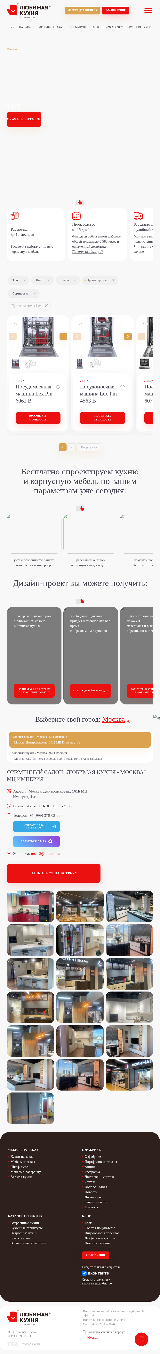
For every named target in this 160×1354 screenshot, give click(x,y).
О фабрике (93, 1157)
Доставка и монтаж (99, 1177)
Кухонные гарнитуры (27, 1228)
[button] (63, 336)
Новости (91, 1192)
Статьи (90, 1182)
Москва (113, 719)
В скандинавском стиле (28, 1243)
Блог (88, 1223)
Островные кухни (24, 1233)
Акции (90, 1167)
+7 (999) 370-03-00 (44, 815)
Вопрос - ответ (96, 1187)
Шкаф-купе (78, 27)
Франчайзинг (116, 10)
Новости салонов (98, 1243)
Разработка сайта (30, 1343)
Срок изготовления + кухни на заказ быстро (97, 1281)
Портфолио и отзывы (101, 1162)
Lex (20, 380)
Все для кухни (140, 27)
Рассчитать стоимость (38, 417)
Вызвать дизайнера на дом (90, 691)
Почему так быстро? (87, 251)
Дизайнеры (93, 1197)
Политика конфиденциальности (104, 1319)
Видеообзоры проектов (102, 1233)
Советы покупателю (100, 1228)
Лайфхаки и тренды (100, 1238)
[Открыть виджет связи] (141, 1339)
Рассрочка (92, 1172)
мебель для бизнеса (82, 10)
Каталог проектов (25, 1216)
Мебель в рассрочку (108, 27)
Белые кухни (20, 1238)
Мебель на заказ (51, 27)
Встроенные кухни (25, 1223)
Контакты (92, 1207)
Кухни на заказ (20, 27)
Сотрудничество (97, 1202)
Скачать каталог (24, 119)
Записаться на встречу (53, 873)
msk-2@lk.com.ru (45, 853)
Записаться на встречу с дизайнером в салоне (34, 690)
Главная (12, 49)
